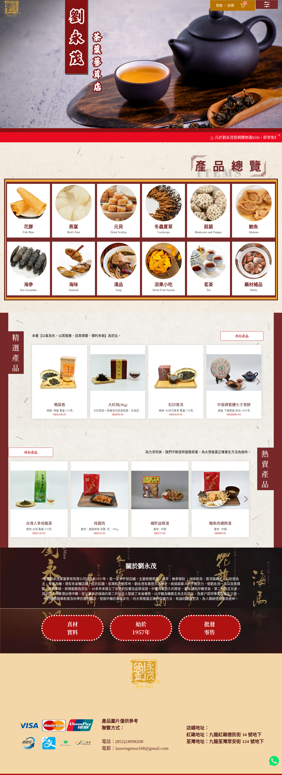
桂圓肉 (99, 523)
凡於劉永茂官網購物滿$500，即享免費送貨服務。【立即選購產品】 (224, 138)
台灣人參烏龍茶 (39, 523)
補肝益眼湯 (159, 523)
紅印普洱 (175, 405)
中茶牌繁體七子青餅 (234, 405)
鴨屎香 (59, 405)
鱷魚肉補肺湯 (220, 523)
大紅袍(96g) (117, 405)
